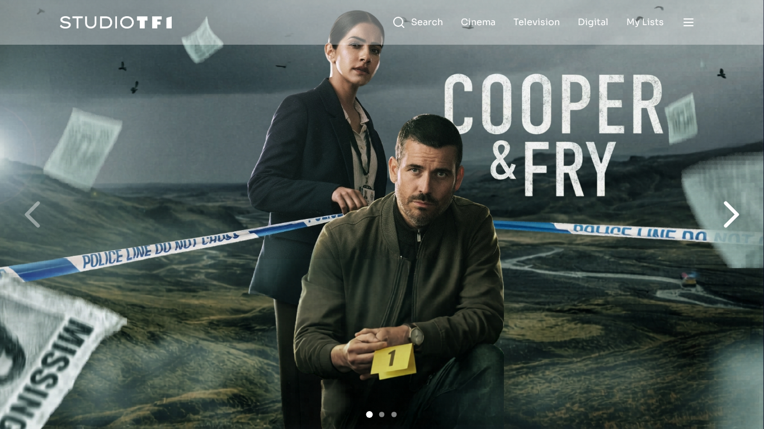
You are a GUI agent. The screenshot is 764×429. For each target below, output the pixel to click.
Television (536, 22)
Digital (593, 22)
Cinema (478, 22)
